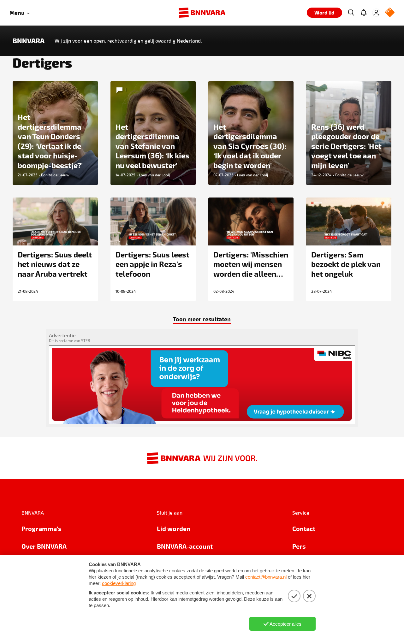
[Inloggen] (376, 12)
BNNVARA (29, 40)
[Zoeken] (351, 12)
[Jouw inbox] (363, 12)
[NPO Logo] (390, 13)
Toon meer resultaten (202, 319)
